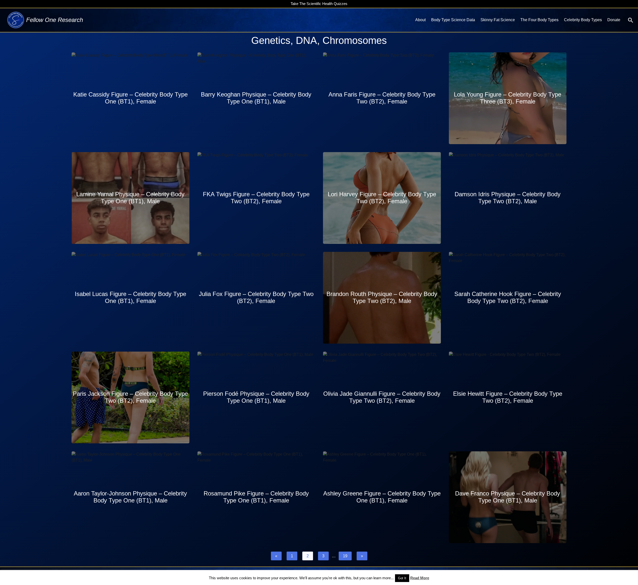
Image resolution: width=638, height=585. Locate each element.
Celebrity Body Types (583, 20)
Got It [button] (402, 578)
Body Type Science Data (453, 20)
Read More (419, 578)
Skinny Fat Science (497, 20)
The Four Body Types (539, 20)
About (420, 20)
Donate (613, 20)
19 (345, 556)
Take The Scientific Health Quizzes (319, 3)
